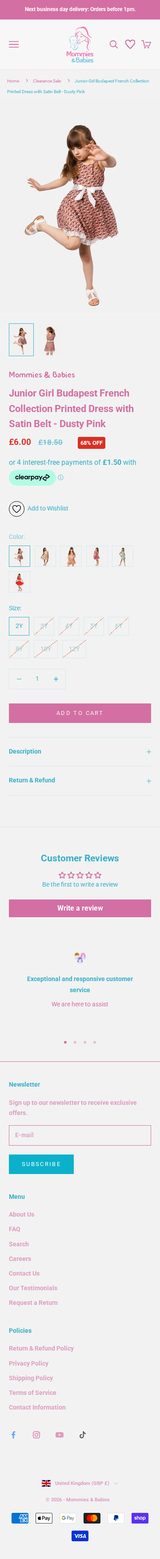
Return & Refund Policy (41, 1348)
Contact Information (37, 1407)
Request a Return (33, 1302)
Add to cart (80, 713)
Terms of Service (32, 1392)
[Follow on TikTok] (82, 1434)
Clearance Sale (47, 81)
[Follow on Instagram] (36, 1434)
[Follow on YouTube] (59, 1434)
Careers (20, 1258)
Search (19, 1244)
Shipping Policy (31, 1378)
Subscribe (41, 1164)
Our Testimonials (33, 1288)
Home (13, 81)
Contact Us (24, 1273)
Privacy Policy (28, 1363)
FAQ (14, 1229)
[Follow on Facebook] (13, 1434)
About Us (21, 1214)
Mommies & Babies (42, 376)
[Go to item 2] (49, 339)
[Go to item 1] (21, 339)
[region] (80, 990)
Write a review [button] (80, 908)
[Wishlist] (130, 44)
